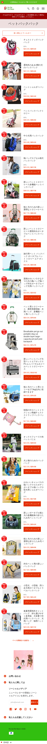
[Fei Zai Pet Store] (9, 8)
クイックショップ (32, 54)
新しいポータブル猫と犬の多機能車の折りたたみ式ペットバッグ (34, 515)
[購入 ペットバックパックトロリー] (12, 118)
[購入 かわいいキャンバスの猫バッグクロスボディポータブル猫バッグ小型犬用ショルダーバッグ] (12, 493)
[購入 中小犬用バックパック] (12, 142)
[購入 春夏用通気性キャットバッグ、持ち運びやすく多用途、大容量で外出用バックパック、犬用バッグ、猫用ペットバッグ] (12, 622)
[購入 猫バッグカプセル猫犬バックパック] (12, 166)
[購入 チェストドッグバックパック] (12, 47)
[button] (2, 2)
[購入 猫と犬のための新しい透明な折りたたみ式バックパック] (12, 546)
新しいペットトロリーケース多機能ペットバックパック (34, 184)
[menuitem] (28, 8)
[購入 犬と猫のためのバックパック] (12, 466)
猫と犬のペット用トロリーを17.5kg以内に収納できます (34, 389)
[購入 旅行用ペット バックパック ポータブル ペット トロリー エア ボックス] (12, 262)
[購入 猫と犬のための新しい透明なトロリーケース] (12, 213)
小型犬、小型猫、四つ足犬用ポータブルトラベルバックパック (34, 588)
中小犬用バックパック (34, 136)
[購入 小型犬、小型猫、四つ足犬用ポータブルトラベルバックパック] (12, 594)
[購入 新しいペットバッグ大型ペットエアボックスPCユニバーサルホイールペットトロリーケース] (12, 369)
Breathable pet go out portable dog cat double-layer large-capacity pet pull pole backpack (33, 336)
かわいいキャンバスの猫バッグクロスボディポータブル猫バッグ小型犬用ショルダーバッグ (34, 487)
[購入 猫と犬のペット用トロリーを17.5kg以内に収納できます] (12, 394)
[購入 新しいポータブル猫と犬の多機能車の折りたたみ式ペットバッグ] (12, 521)
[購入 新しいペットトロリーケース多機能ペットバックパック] (12, 189)
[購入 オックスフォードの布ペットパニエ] (12, 443)
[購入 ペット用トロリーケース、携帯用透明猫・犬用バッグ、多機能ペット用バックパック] (12, 315)
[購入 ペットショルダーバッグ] (12, 95)
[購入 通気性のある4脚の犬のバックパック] (12, 71)
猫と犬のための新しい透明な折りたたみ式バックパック (34, 541)
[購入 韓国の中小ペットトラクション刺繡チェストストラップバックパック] (12, 418)
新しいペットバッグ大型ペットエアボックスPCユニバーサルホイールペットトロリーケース (34, 364)
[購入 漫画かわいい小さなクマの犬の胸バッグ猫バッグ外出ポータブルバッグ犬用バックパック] (12, 289)
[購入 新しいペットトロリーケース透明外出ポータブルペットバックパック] (12, 237)
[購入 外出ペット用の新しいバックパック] (12, 570)
